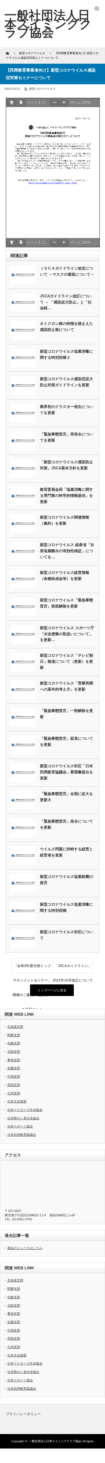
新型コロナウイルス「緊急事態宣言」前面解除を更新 (66, 603)
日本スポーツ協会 (20, 1126)
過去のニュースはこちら (25, 1248)
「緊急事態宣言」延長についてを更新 (66, 741)
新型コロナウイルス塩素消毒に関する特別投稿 (66, 907)
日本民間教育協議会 (21, 1134)
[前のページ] (11, 102)
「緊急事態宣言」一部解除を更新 (66, 713)
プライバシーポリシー (23, 1414)
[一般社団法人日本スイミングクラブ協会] (48, 23)
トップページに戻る (52, 990)
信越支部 (13, 1043)
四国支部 (13, 1085)
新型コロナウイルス (42, 88)
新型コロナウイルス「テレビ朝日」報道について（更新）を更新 (66, 661)
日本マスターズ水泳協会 (25, 1110)
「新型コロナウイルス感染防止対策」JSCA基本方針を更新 (66, 465)
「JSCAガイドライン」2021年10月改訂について (72, 968)
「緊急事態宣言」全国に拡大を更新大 (66, 797)
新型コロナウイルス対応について (66, 935)
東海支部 (13, 1060)
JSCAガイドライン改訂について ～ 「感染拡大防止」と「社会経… (66, 302)
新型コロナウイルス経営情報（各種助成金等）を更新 (64, 575)
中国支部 (13, 1076)
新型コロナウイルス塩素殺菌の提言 (66, 879)
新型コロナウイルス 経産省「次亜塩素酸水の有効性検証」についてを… (67, 551)
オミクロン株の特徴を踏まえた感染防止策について (66, 326)
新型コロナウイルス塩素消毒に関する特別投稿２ (66, 354)
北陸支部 (13, 1051)
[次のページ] (21, 102)
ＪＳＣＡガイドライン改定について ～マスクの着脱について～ (67, 271)
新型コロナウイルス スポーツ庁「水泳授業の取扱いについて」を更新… (67, 634)
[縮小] (54, 102)
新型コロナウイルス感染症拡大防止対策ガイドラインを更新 (66, 382)
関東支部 (13, 1035)
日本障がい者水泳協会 (23, 1118)
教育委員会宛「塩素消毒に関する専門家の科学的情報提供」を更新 (66, 495)
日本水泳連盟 (17, 1101)
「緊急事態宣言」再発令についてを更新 (66, 437)
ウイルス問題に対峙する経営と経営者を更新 (66, 852)
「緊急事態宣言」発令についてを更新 (66, 824)
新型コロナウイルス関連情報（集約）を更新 (64, 520)
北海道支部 (15, 1026)
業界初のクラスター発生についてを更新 (66, 409)
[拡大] (64, 102)
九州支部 (13, 1093)
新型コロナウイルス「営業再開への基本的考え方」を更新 (66, 686)
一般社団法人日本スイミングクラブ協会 (55, 1441)
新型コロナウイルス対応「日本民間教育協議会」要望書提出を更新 (66, 772)
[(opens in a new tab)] (23, 855)
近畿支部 (13, 1068)
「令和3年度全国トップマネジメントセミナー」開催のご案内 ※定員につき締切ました (32, 968)
